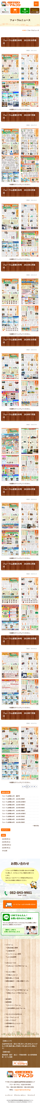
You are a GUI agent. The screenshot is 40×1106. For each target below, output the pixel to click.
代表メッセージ (12, 975)
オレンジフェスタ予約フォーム (17, 990)
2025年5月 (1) (6, 839)
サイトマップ (31, 1095)
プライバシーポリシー (20, 1095)
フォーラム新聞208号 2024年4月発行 (13, 808)
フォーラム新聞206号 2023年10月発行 (14, 813)
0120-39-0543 (26, 1084)
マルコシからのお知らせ (13, 1014)
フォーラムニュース (12, 1017)
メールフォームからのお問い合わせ (24, 904)
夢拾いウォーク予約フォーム (17, 993)
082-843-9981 (15, 1087)
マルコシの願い (10, 972)
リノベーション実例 (14, 954)
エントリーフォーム (14, 1005)
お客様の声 (11, 951)
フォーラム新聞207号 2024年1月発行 (13, 810)
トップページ (8, 1095)
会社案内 (8, 999)
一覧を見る (35, 826)
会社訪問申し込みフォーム (16, 1008)
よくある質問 (11, 957)
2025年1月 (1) (6, 842)
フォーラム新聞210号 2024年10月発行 (14, 802)
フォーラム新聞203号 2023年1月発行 (13, 822)
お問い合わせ (9, 1026)
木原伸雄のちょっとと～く (14, 1023)
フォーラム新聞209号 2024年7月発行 (13, 805)
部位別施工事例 (12, 948)
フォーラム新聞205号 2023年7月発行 (13, 816)
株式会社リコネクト (27, 1102)
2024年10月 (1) (6, 845)
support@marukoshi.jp (23, 1090)
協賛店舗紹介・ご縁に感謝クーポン (17, 981)
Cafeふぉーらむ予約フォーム (17, 966)
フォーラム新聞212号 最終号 (11, 796)
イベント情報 (9, 987)
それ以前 (4, 851)
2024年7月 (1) (6, 848)
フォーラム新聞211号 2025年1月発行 (13, 799)
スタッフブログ (10, 1020)
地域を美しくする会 (12, 978)
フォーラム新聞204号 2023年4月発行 (13, 819)
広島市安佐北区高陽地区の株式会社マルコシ (22, 1100)
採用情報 (8, 1002)
